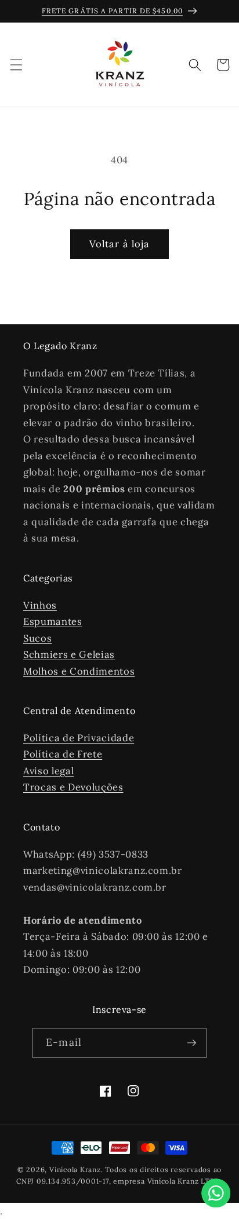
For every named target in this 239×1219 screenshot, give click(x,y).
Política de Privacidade (78, 737)
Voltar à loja (119, 243)
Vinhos (40, 605)
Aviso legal (48, 770)
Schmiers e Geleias (69, 654)
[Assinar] (191, 1043)
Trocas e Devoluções (73, 787)
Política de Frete (62, 754)
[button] (16, 65)
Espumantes (52, 621)
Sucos (37, 638)
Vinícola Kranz (75, 1169)
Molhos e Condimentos (79, 671)
